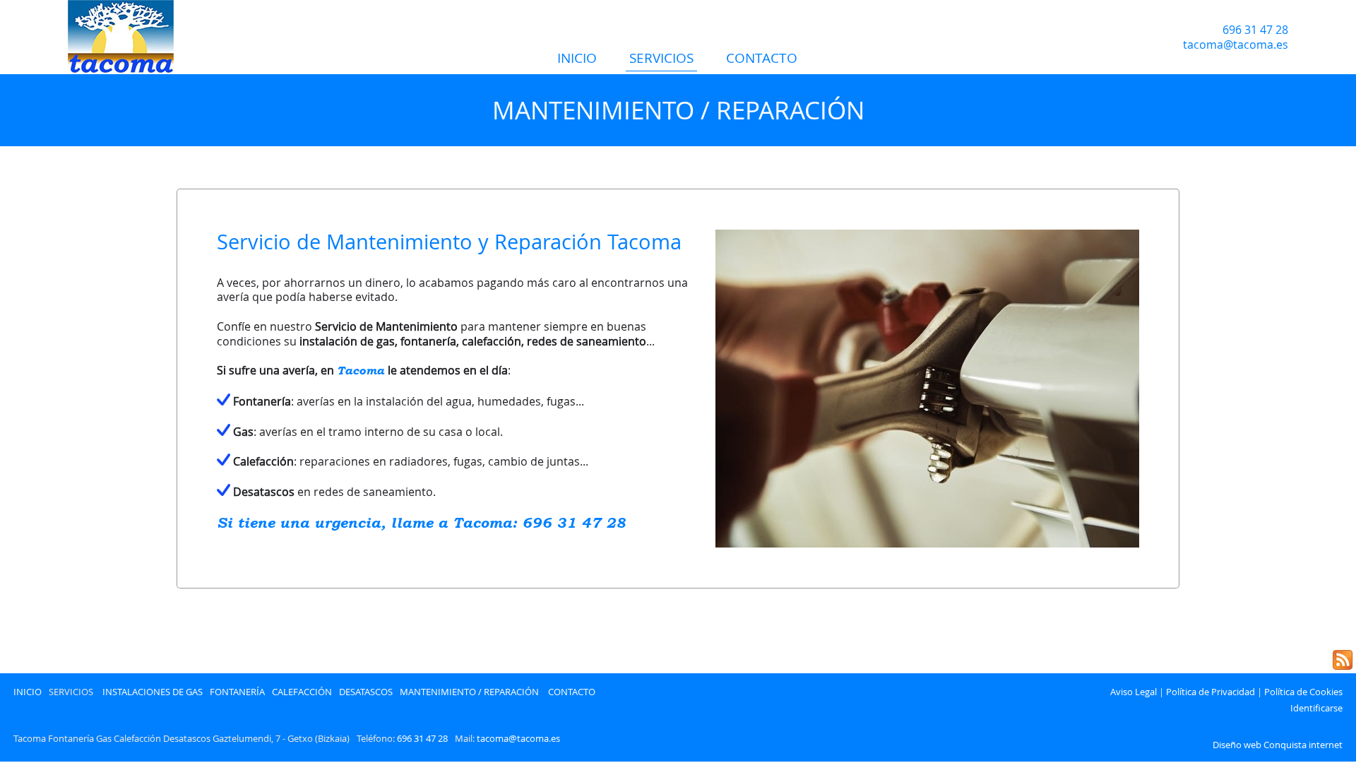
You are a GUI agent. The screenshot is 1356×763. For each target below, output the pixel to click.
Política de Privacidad (1210, 692)
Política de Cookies (1303, 692)
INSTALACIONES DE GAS (152, 692)
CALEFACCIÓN (302, 692)
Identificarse (1316, 708)
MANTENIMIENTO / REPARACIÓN (469, 692)
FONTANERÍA (237, 692)
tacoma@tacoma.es (518, 739)
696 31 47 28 (422, 739)
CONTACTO (761, 58)
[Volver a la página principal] (159, 37)
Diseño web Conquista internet (1278, 745)
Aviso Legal (1133, 692)
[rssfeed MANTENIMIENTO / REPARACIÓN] (1342, 660)
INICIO (577, 58)
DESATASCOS (366, 692)
